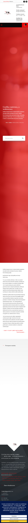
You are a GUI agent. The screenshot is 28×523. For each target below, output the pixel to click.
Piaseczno (17, 478)
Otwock (6, 478)
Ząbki (16, 480)
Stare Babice (8, 480)
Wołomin (12, 480)
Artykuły (10, 122)
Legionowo (20, 476)
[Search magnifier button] (23, 138)
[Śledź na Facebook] (24, 1)
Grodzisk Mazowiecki (10, 476)
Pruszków (4, 480)
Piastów (21, 478)
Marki (3, 478)
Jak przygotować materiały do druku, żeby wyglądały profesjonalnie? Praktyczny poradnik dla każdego (13, 427)
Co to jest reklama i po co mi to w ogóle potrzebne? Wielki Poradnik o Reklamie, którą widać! (13, 397)
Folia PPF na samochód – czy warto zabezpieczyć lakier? (12, 365)
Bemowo (3, 476)
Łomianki (24, 476)
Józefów (15, 476)
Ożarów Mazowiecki (11, 478)
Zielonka (18, 480)
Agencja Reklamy (6, 1)
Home (7, 122)
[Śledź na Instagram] (26, 1)
